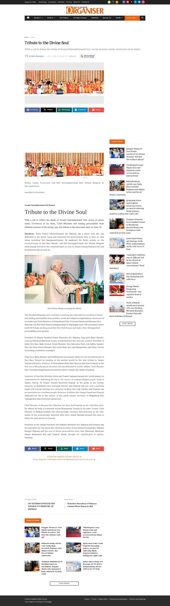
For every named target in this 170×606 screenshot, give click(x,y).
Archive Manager (36, 56)
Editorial (64, 18)
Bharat (37, 18)
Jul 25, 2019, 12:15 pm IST (57, 56)
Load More (64, 583)
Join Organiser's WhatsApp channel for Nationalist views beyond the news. (64, 459)
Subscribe (131, 18)
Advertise (61, 2)
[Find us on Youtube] (127, 2)
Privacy (86, 599)
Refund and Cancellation (118, 599)
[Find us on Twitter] (131, 2)
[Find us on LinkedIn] (135, 2)
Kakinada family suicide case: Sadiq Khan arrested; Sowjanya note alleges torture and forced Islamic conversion (51, 549)
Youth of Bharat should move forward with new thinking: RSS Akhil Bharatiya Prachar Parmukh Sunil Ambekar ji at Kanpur (127, 310)
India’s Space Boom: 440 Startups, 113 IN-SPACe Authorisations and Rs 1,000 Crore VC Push (93, 565)
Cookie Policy (103, 599)
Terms (94, 599)
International (80, 18)
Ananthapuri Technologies (43, 602)
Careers (69, 2)
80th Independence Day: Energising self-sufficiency (135, 277)
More (118, 18)
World (50, 18)
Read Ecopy (43, 2)
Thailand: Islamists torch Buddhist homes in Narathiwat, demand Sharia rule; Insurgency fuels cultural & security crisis (51, 567)
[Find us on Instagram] (143, 2)
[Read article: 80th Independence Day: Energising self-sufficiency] (117, 278)
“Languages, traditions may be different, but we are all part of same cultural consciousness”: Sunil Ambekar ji (127, 262)
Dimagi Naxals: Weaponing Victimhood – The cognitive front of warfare (134, 292)
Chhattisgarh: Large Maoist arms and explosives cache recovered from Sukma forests (92, 532)
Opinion (94, 18)
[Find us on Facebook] (123, 2)
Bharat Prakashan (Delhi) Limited (36, 599)
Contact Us (85, 2)
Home (26, 37)
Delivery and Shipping (137, 599)
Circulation (52, 2)
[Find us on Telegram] (139, 2)
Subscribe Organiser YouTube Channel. (64, 457)
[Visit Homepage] (85, 10)
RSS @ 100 (107, 18)
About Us (76, 2)
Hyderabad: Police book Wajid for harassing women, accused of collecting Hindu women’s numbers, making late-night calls (93, 549)
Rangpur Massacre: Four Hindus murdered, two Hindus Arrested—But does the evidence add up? (51, 532)
